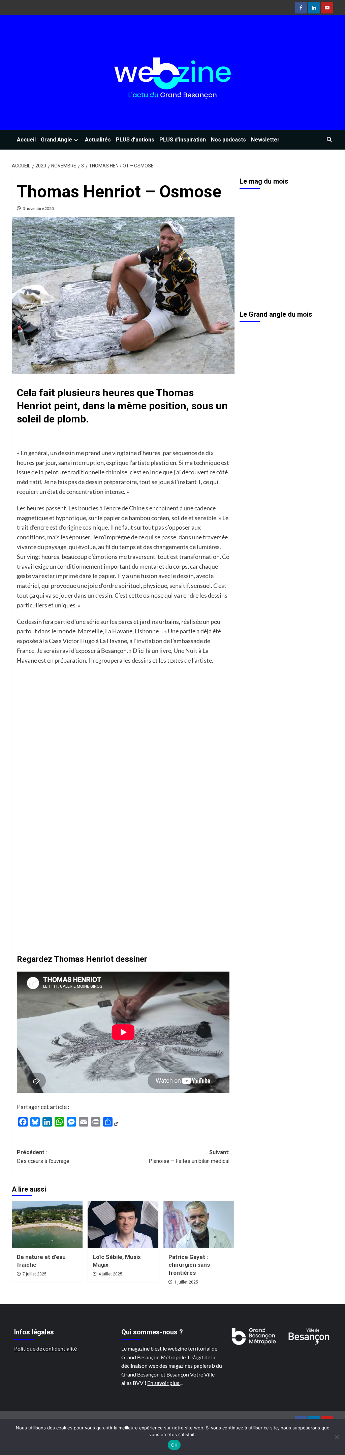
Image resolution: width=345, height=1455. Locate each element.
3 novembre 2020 (38, 208)
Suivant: (189, 1156)
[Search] (329, 140)
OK (174, 1445)
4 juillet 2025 (110, 1274)
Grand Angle (56, 139)
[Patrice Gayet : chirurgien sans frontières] (198, 1224)
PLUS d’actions (135, 139)
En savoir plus (163, 1383)
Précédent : (43, 1156)
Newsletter (265, 139)
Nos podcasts (228, 139)
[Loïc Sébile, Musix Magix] (123, 1224)
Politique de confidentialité (45, 1348)
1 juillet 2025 (186, 1282)
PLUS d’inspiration (182, 139)
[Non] (336, 1437)
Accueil (26, 139)
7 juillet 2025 (34, 1274)
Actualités (98, 139)
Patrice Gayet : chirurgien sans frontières (189, 1265)
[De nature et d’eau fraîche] (47, 1224)
